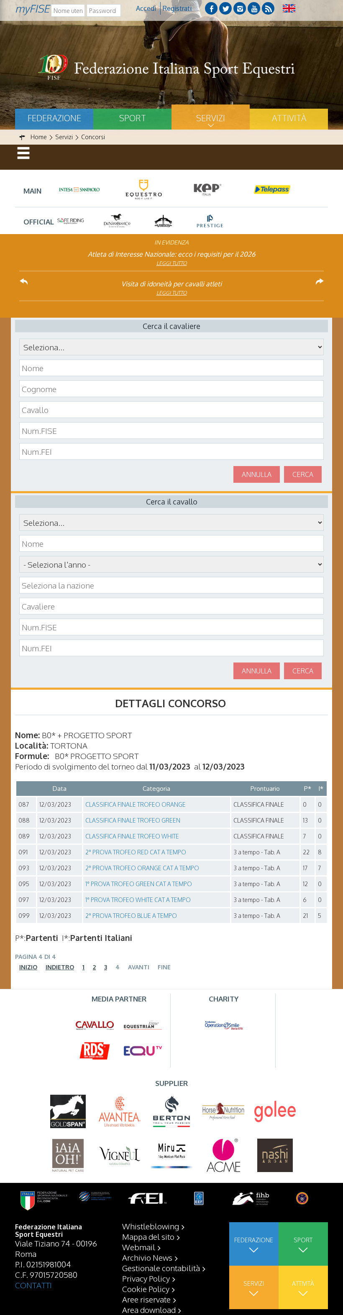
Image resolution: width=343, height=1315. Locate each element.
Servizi (210, 117)
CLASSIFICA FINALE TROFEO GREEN (132, 820)
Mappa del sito (148, 1236)
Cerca (302, 474)
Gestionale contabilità (161, 1268)
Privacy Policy (146, 1278)
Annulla (256, 474)
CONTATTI (33, 1285)
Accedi (146, 8)
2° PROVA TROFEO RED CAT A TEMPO (135, 852)
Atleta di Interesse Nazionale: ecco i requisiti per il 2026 (171, 254)
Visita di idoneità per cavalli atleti (171, 284)
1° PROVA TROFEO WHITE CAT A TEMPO (138, 899)
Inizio (28, 967)
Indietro (60, 967)
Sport (132, 117)
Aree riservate (146, 1299)
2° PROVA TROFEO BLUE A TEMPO (131, 915)
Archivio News (147, 1257)
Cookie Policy (145, 1289)
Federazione (54, 117)
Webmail (138, 1247)
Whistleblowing (150, 1226)
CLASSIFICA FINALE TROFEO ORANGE (135, 804)
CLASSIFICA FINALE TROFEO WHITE (132, 836)
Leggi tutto (171, 263)
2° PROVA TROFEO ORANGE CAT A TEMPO (142, 868)
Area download (149, 1310)
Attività (289, 117)
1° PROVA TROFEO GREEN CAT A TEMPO (138, 883)
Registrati (177, 8)
